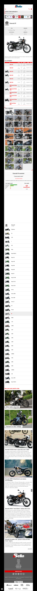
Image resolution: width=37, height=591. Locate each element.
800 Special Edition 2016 (13, 93)
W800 (12, 317)
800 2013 (11, 78)
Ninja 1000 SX (13, 253)
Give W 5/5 (21, 178)
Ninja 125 (12, 257)
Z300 (12, 337)
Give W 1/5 (16, 178)
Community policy (18, 566)
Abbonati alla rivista (18, 571)
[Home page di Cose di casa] (21, 585)
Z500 (12, 345)
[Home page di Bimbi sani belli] (18, 589)
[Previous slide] (5, 17)
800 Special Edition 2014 (13, 100)
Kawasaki (12, 13)
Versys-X (12, 301)
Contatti (18, 559)
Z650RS (12, 353)
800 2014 (11, 82)
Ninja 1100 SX (13, 381)
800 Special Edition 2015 (13, 89)
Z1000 (12, 325)
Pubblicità (18, 561)
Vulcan (12, 309)
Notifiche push (18, 567)
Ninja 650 (13, 269)
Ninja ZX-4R (13, 281)
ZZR (12, 373)
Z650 (12, 349)
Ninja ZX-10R (13, 277)
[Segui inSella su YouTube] (18, 574)
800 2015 (11, 71)
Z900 (12, 365)
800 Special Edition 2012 (13, 86)
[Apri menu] (5, 9)
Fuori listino (8, 13)
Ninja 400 (13, 261)
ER (11, 233)
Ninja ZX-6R (13, 285)
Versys (12, 289)
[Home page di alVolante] (9, 585)
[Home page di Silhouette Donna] (26, 589)
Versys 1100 (13, 377)
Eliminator (13, 229)
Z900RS (12, 369)
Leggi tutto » (30, 548)
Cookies (18, 563)
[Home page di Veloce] (16, 585)
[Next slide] (31, 17)
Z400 (12, 341)
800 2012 (11, 67)
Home (6, 13)
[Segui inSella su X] (23, 574)
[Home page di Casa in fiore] (28, 585)
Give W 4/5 (20, 178)
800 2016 (11, 75)
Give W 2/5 (17, 178)
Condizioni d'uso (18, 565)
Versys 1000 (13, 293)
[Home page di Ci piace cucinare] (10, 589)
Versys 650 (13, 297)
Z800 (12, 361)
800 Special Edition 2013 (13, 96)
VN (11, 305)
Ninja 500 (13, 265)
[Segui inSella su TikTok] (13, 574)
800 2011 (11, 64)
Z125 (12, 329)
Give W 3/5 (18, 178)
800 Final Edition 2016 (13, 104)
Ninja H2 (12, 273)
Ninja (12, 249)
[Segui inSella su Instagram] (16, 574)
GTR (12, 237)
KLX (12, 245)
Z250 (12, 333)
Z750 (12, 357)
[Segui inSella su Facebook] (21, 574)
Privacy (18, 562)
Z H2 (12, 321)
